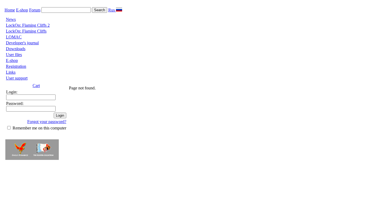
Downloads (15, 48)
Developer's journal (22, 43)
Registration (16, 66)
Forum (34, 10)
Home (10, 10)
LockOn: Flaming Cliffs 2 (28, 25)
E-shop (22, 10)
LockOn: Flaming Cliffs (26, 31)
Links (10, 72)
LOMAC (14, 37)
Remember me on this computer (39, 128)
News (11, 19)
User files (14, 54)
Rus (112, 10)
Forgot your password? (46, 121)
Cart (36, 85)
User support (17, 78)
